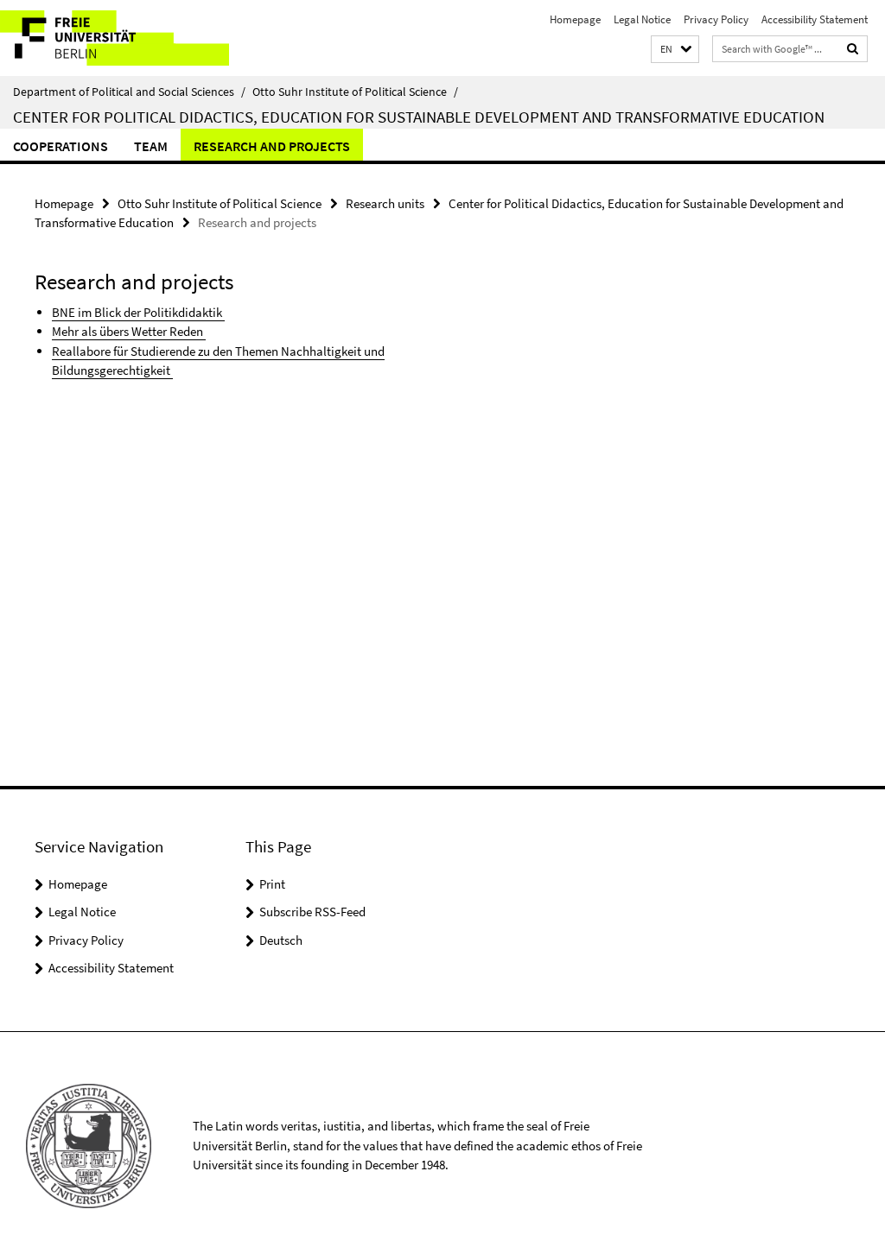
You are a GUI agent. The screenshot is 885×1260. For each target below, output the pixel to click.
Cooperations (60, 146)
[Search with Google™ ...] (853, 48)
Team (151, 146)
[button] (675, 49)
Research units (385, 203)
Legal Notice (642, 19)
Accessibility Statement (814, 19)
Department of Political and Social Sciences (129, 91)
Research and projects (272, 146)
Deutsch (280, 940)
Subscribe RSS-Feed (312, 911)
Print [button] (272, 884)
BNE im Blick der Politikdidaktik (138, 312)
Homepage (575, 19)
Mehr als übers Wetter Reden (129, 331)
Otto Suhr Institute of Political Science (355, 91)
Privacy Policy (716, 19)
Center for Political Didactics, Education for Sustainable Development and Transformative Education (419, 116)
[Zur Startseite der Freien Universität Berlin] (114, 38)
